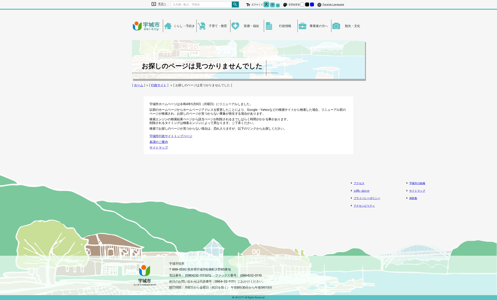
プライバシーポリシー (367, 198)
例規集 (413, 198)
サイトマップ (158, 147)
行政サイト (158, 85)
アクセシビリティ (364, 205)
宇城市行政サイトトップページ (170, 136)
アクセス (359, 183)
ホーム (138, 85)
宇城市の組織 (417, 183)
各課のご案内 (158, 142)
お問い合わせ (362, 190)
